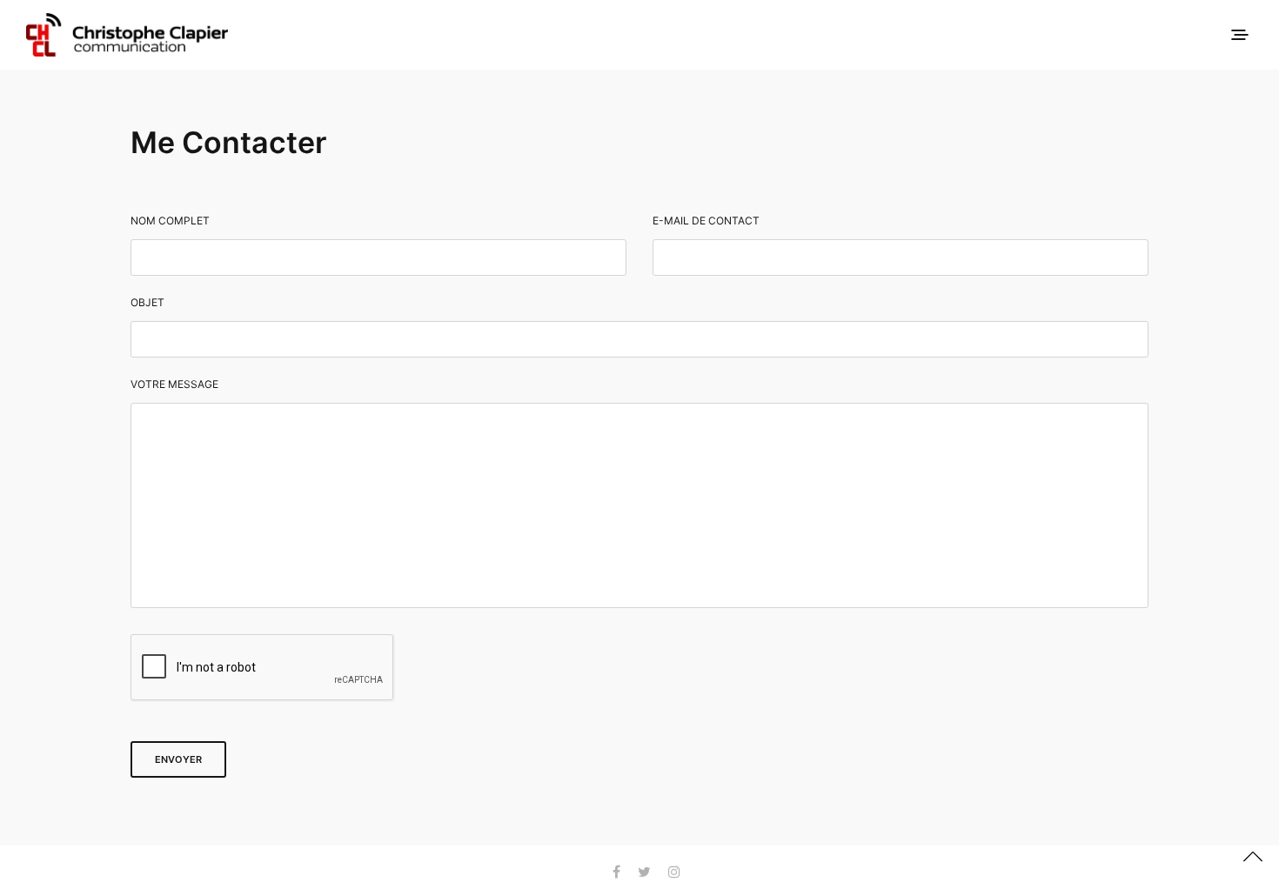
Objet (147, 303)
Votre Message (174, 384)
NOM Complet (170, 221)
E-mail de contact (706, 221)
